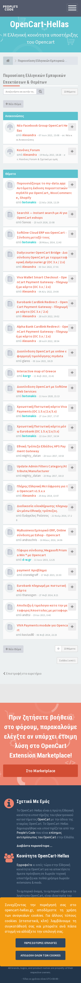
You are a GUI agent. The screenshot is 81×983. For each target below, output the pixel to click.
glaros (26, 361)
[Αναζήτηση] (40, 91)
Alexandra (29, 135)
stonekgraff (30, 575)
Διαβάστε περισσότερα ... (34, 846)
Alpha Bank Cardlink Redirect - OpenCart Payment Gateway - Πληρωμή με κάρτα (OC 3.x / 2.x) (42, 331)
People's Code (26, 833)
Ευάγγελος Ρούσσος (35, 515)
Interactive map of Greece (36, 371)
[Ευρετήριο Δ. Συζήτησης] (8, 61)
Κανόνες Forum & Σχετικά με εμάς (38, 159)
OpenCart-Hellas (39, 24)
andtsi (26, 615)
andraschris (29, 540)
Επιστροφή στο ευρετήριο (23, 674)
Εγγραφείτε (24, 865)
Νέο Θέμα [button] (14, 104)
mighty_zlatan (31, 456)
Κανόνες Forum (28, 150)
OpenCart (44, 819)
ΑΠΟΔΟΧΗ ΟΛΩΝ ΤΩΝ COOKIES (41, 955)
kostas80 (28, 635)
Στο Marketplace (40, 770)
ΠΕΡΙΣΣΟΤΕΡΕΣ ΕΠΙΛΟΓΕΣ (40, 943)
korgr (27, 376)
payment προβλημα (32, 570)
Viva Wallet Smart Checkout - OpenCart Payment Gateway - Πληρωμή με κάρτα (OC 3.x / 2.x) (42, 282)
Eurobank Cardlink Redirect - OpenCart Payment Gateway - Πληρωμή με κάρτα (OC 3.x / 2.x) (42, 307)
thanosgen (29, 595)
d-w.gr (26, 560)
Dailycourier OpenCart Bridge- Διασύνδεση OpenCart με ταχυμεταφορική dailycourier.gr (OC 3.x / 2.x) (42, 257)
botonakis (29, 202)
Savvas (26, 222)
